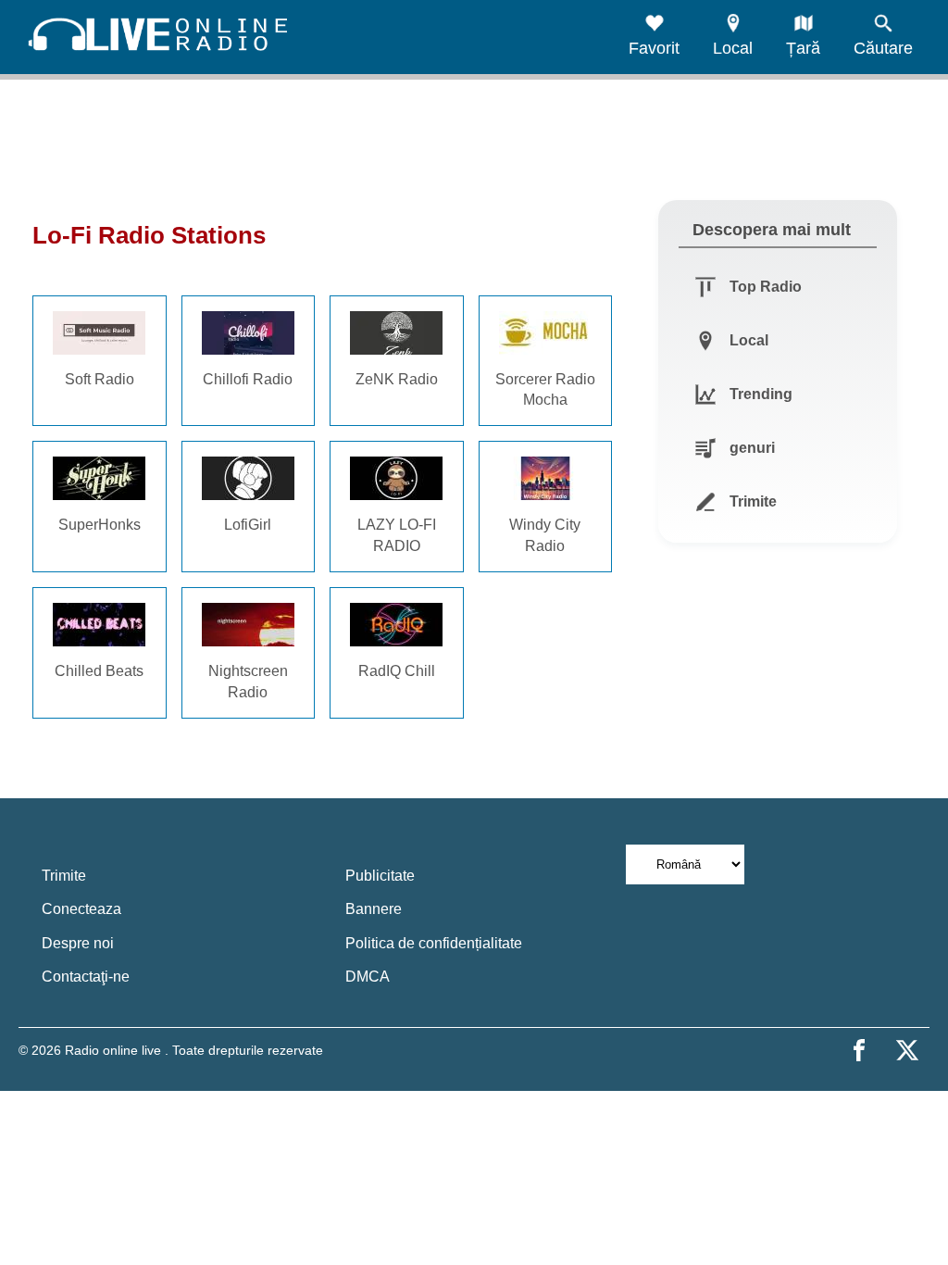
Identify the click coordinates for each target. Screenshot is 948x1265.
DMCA (367, 976)
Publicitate (380, 875)
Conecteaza (81, 909)
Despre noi (78, 943)
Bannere (373, 909)
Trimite (64, 875)
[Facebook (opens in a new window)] (859, 1050)
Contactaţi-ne (86, 976)
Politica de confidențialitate (433, 943)
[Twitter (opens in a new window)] (907, 1050)
